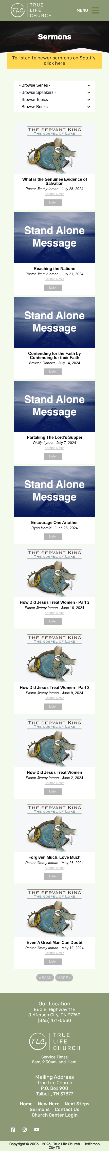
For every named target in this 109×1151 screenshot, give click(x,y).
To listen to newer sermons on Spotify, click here (54, 60)
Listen (53, 202)
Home (26, 1104)
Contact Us (67, 1109)
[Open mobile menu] (96, 9)
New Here (49, 1104)
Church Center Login (55, 1115)
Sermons (40, 1109)
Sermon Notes (54, 194)
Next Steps (77, 1104)
